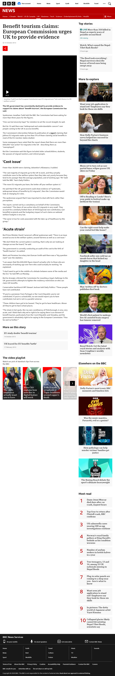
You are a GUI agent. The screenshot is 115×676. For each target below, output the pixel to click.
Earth (67, 3)
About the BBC (19, 664)
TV (72, 653)
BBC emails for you (9, 669)
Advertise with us (24, 669)
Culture (50, 653)
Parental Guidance (69, 664)
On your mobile (12, 642)
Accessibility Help (54, 664)
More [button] (109, 16)
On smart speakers (40, 642)
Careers (94, 664)
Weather (74, 657)
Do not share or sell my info (42, 669)
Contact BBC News (95, 642)
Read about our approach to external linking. (75, 673)
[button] (104, 3)
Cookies (42, 664)
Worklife (86, 3)
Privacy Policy (32, 664)
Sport (58, 3)
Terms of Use (7, 664)
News (48, 3)
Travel (96, 3)
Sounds (96, 648)
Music (73, 648)
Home (39, 3)
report (53, 133)
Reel (76, 3)
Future (50, 657)
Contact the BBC (84, 664)
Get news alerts (67, 642)
